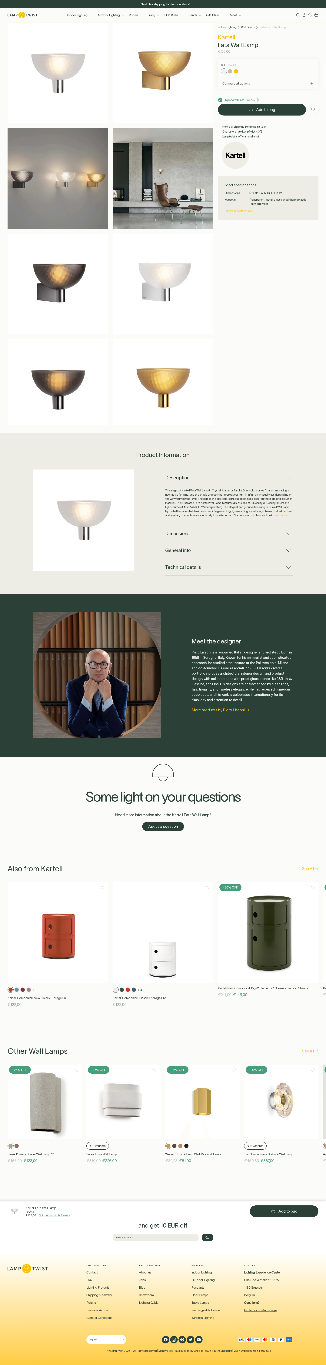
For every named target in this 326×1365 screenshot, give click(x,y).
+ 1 (34, 989)
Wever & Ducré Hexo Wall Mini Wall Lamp (193, 1154)
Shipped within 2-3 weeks (54, 1215)
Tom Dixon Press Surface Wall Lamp (268, 1154)
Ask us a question (163, 826)
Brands (192, 15)
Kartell (226, 37)
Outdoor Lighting (108, 15)
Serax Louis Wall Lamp (101, 1154)
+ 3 (140, 989)
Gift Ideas (213, 15)
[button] (58, 73)
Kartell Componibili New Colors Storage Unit (38, 998)
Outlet (233, 15)
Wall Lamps (248, 27)
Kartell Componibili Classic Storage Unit (139, 998)
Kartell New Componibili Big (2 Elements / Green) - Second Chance (263, 988)
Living (151, 15)
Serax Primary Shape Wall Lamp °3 (31, 1154)
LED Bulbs (171, 15)
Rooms (133, 15)
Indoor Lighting (77, 15)
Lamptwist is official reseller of (240, 136)
